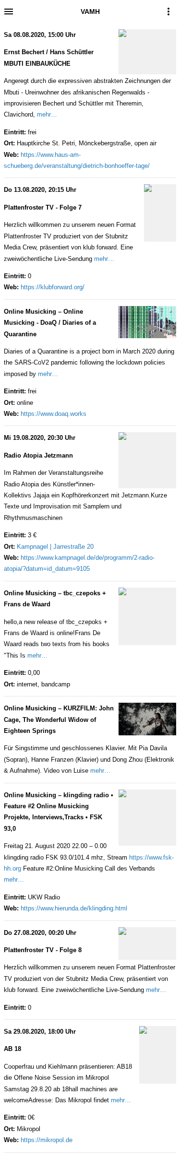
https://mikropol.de (46, 1140)
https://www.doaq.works (53, 413)
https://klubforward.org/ (52, 287)
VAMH (90, 11)
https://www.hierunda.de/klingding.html (74, 908)
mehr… (47, 114)
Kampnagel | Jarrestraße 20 (55, 546)
